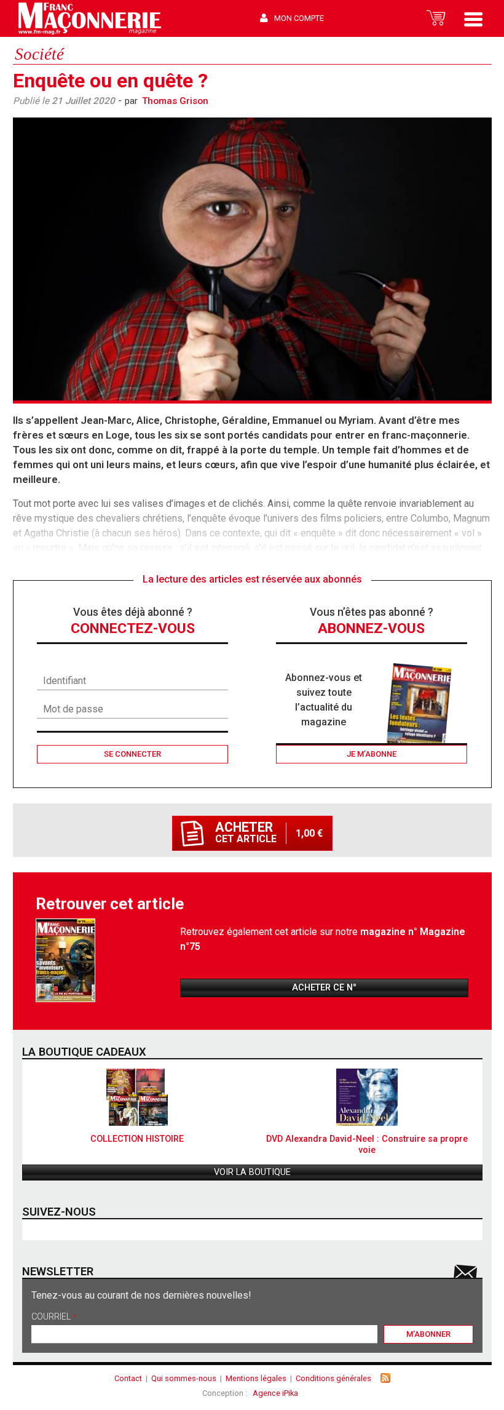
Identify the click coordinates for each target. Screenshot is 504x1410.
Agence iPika (275, 1393)
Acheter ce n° (324, 987)
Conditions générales (333, 1378)
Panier (436, 18)
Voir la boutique (252, 1172)
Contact (128, 1378)
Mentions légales (256, 1378)
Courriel (53, 1317)
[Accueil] (89, 18)
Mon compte (299, 18)
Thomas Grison (175, 100)
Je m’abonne (371, 754)
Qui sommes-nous (183, 1378)
